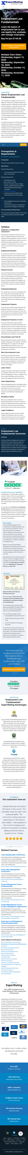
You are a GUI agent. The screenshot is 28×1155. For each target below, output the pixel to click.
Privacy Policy (16, 1138)
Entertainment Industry (7, 970)
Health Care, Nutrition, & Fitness (9, 959)
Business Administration (7, 953)
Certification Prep (5, 957)
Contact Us (18, 1140)
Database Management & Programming (11, 964)
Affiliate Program (10, 1140)
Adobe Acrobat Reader (9, 191)
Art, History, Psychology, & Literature (10, 947)
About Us (10, 1138)
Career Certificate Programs (8, 955)
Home (4, 1138)
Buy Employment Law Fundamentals (13, 669)
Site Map (23, 1138)
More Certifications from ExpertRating (10, 942)
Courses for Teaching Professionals (10, 962)
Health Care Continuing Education (9, 951)
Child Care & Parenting (6, 960)
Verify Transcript (14, 1143)
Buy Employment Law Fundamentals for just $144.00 (13, 46)
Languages (4, 966)
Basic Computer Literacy (7, 949)
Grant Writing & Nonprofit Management (11, 971)
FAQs (4, 1140)
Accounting (4, 946)
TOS (24, 1140)
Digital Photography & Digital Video (9, 968)
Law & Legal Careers (6, 973)
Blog (21, 1143)
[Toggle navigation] (3, 6)
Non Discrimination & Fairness (10, 1141)
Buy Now (23, 144)
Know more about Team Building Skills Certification (14, 866)
